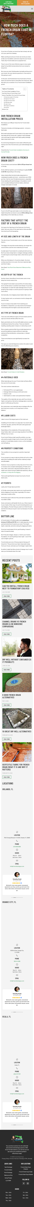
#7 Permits (6, 107)
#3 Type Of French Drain (9, 100)
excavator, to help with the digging (10, 472)
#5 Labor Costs (7, 104)
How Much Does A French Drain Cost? (11, 93)
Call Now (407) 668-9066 (8, 2)
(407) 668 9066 (17, 846)
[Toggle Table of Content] (24, 89)
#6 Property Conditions (9, 105)
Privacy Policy (5, 1158)
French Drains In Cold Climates (15, 372)
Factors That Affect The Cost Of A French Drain (13, 95)
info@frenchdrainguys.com (17, 866)
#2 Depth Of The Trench (9, 98)
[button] (32, 8)
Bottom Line (5, 109)
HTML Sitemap (28, 1158)
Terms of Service (14, 1158)
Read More (7, 596)
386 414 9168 (17, 961)
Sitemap (21, 1158)
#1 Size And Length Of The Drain (11, 97)
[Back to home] (6, 9)
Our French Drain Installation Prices (11, 91)
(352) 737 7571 (17, 1074)
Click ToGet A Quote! (25, 2)
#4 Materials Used (8, 102)
